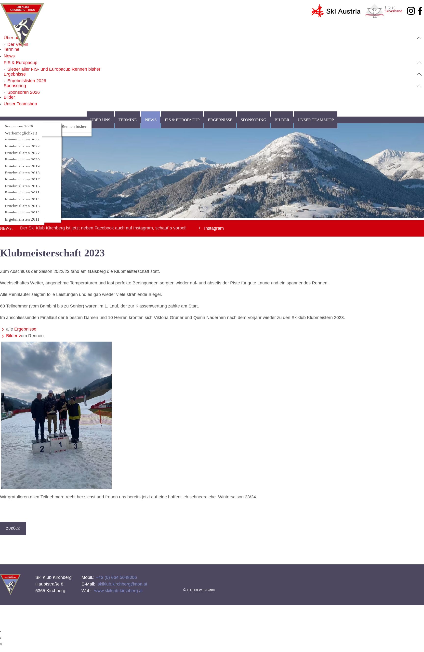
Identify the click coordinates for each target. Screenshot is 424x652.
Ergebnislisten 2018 (22, 173)
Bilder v (13, 335)
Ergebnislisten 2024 (22, 139)
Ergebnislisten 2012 (22, 212)
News (9, 55)
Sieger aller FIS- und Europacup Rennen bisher (53, 69)
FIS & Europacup (20, 62)
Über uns (13, 37)
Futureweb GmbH (201, 590)
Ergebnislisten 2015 (22, 192)
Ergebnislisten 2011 (22, 219)
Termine (11, 49)
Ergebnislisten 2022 (22, 153)
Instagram (213, 228)
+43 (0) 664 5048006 (115, 577)
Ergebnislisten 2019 (22, 166)
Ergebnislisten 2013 (22, 206)
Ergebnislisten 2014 (22, 199)
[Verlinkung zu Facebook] (420, 12)
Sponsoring (15, 85)
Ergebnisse (15, 74)
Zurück (13, 528)
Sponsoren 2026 (23, 92)
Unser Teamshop (20, 103)
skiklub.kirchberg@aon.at (121, 584)
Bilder (9, 97)
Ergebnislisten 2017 (22, 179)
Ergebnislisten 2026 (26, 80)
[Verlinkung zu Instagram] (411, 12)
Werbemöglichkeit (21, 133)
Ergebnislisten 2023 (22, 146)
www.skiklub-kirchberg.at (118, 590)
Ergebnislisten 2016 (22, 186)
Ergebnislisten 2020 (22, 159)
